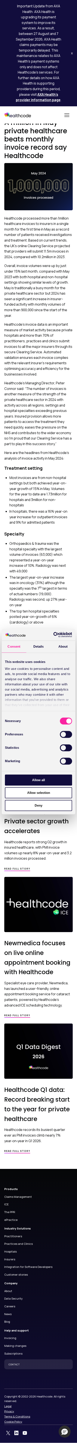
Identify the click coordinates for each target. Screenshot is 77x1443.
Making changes (15, 1346)
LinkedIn (16, 1433)
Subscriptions (13, 1353)
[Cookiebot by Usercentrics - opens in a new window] (54, 634)
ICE (6, 1204)
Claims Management (18, 1197)
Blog (7, 1322)
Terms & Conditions (17, 1416)
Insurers (9, 1259)
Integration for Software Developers (28, 1267)
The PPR (9, 1212)
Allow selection (38, 793)
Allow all (38, 780)
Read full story (17, 868)
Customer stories (16, 1275)
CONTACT (14, 1364)
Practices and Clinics (18, 1244)
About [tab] (63, 646)
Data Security (13, 1298)
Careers (9, 1306)
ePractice (11, 1220)
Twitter (8, 1433)
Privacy (9, 1411)
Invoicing (10, 1338)
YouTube (25, 1433)
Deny (38, 805)
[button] (65, 1432)
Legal (8, 1406)
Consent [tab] (13, 646)
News (8, 1314)
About (8, 1291)
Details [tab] (38, 646)
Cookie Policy (13, 1422)
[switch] (66, 734)
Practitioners (13, 1236)
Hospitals (10, 1251)
